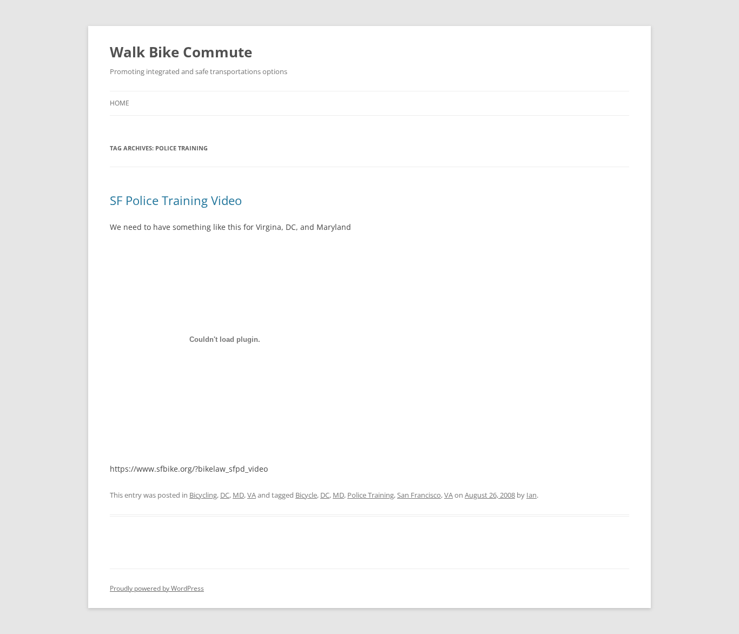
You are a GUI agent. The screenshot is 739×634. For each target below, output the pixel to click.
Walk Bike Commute (181, 52)
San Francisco (419, 495)
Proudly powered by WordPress (157, 588)
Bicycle (306, 495)
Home (119, 103)
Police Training (370, 495)
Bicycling (203, 495)
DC (224, 495)
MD (238, 495)
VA (251, 495)
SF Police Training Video (176, 200)
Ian (531, 495)
